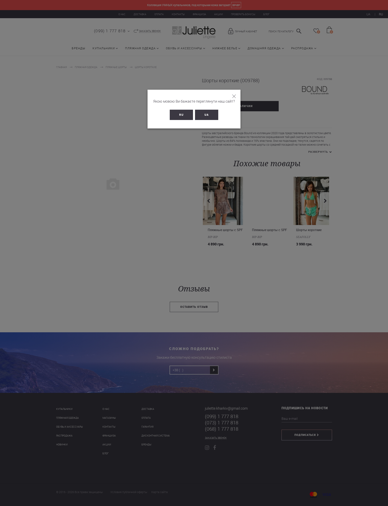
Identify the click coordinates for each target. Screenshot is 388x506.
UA (207, 115)
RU (181, 115)
